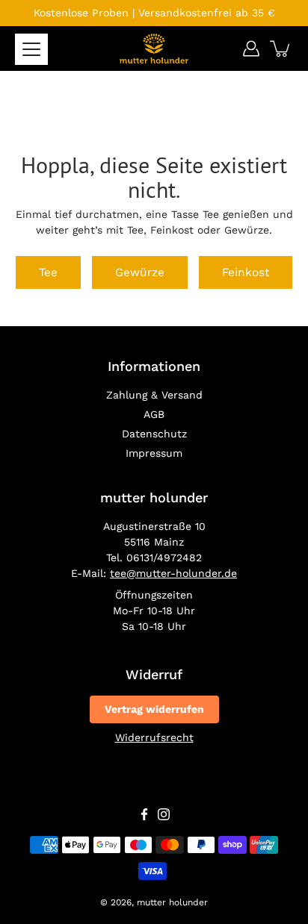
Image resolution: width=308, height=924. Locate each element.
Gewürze (139, 272)
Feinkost (245, 272)
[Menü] (31, 49)
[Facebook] (144, 814)
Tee (48, 272)
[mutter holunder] (154, 48)
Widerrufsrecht (154, 737)
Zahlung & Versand (154, 395)
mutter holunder (172, 902)
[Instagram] (164, 814)
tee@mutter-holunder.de (173, 573)
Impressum (154, 453)
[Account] (251, 48)
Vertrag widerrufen (154, 709)
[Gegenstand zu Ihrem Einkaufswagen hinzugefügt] (281, 48)
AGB (154, 414)
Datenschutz (154, 434)
